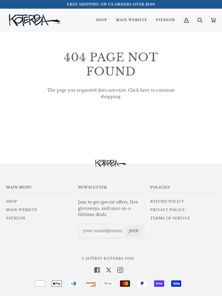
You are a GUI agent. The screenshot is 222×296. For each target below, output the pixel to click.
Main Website (21, 210)
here (145, 90)
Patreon (15, 218)
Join (133, 231)
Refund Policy (167, 201)
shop (11, 201)
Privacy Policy (167, 210)
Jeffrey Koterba (104, 258)
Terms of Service (170, 218)
